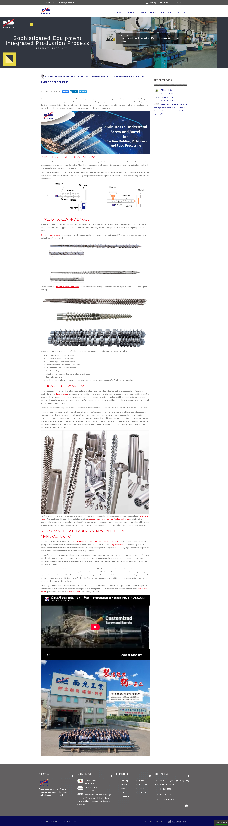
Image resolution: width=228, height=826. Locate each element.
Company (117, 12)
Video (153, 12)
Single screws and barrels (51, 235)
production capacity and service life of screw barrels (108, 519)
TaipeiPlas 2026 (168, 98)
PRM (144, 821)
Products (131, 12)
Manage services (221, 822)
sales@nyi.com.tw (67, 3)
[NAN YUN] (46, 10)
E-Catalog (152, 3)
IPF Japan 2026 (167, 91)
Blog (58, 91)
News (143, 12)
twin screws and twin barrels (67, 287)
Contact (180, 12)
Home (120, 35)
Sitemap (142, 792)
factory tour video (116, 544)
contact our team (73, 591)
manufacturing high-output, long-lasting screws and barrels (94, 541)
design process (62, 394)
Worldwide (166, 12)
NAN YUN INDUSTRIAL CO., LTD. (66, 821)
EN (174, 3)
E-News (165, 3)
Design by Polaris (156, 821)
